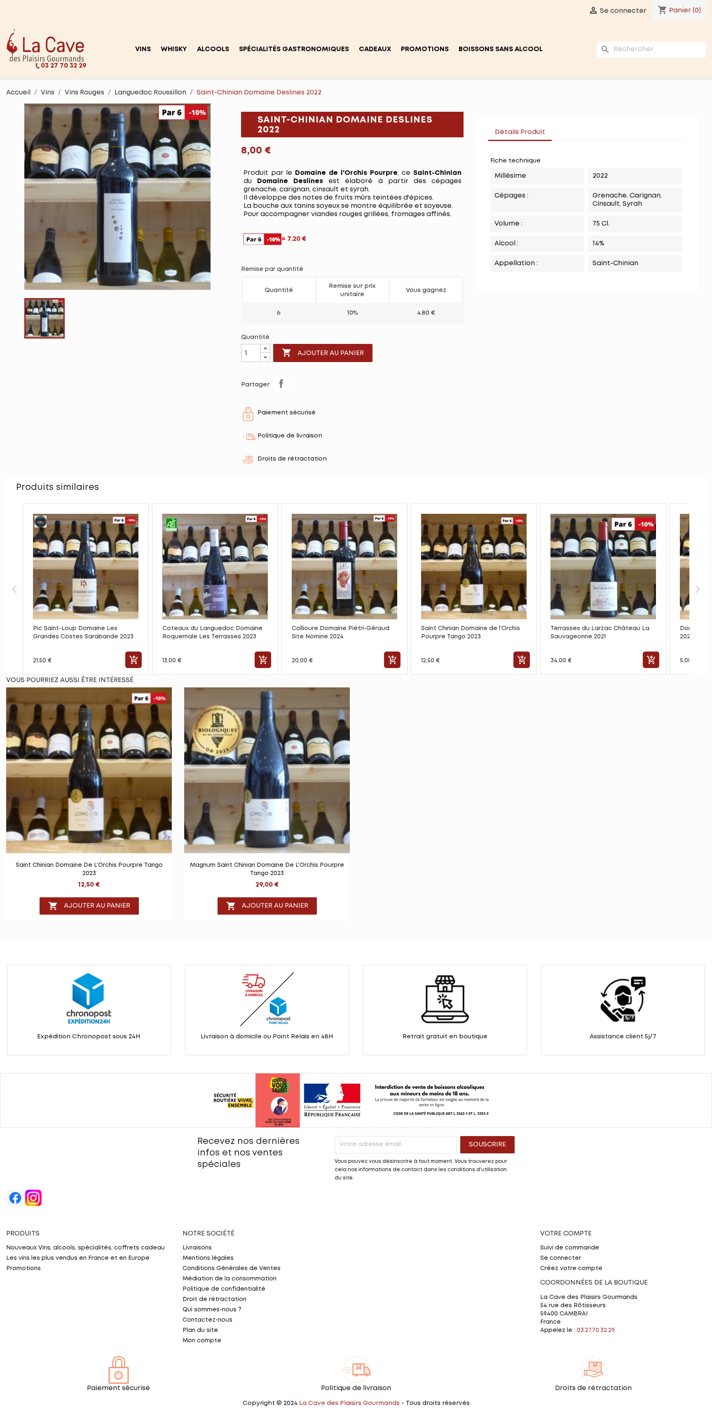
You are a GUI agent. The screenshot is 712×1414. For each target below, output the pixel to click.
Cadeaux (375, 49)
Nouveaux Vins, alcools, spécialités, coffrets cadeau (85, 1247)
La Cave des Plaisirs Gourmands (350, 1403)
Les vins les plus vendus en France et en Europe (78, 1258)
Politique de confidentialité (224, 1289)
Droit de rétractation (214, 1299)
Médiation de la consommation (229, 1278)
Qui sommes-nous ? (212, 1309)
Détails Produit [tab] (520, 132)
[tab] (560, 128)
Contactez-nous (207, 1320)
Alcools (213, 49)
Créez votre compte (571, 1268)
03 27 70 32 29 (64, 66)
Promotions (425, 49)
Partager (281, 383)
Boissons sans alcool (501, 49)
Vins (143, 49)
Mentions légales (208, 1258)
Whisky (174, 49)
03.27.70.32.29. (596, 1330)
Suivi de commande (569, 1247)
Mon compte (202, 1340)
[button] (14, 589)
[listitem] (86, 589)
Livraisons (197, 1247)
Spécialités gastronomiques (294, 49)
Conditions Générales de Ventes (232, 1268)
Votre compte (566, 1233)
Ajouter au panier (323, 353)
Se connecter (560, 1258)
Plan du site (200, 1330)
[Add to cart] (133, 660)
